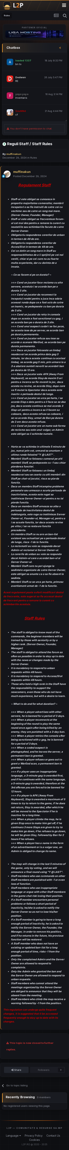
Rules (33, 157)
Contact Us (53, 1135)
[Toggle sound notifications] (61, 48)
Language (13, 1135)
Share (17, 1069)
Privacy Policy (34, 1135)
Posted (30, 176)
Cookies (34, 1139)
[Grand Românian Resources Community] (15, 5)
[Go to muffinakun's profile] (7, 174)
